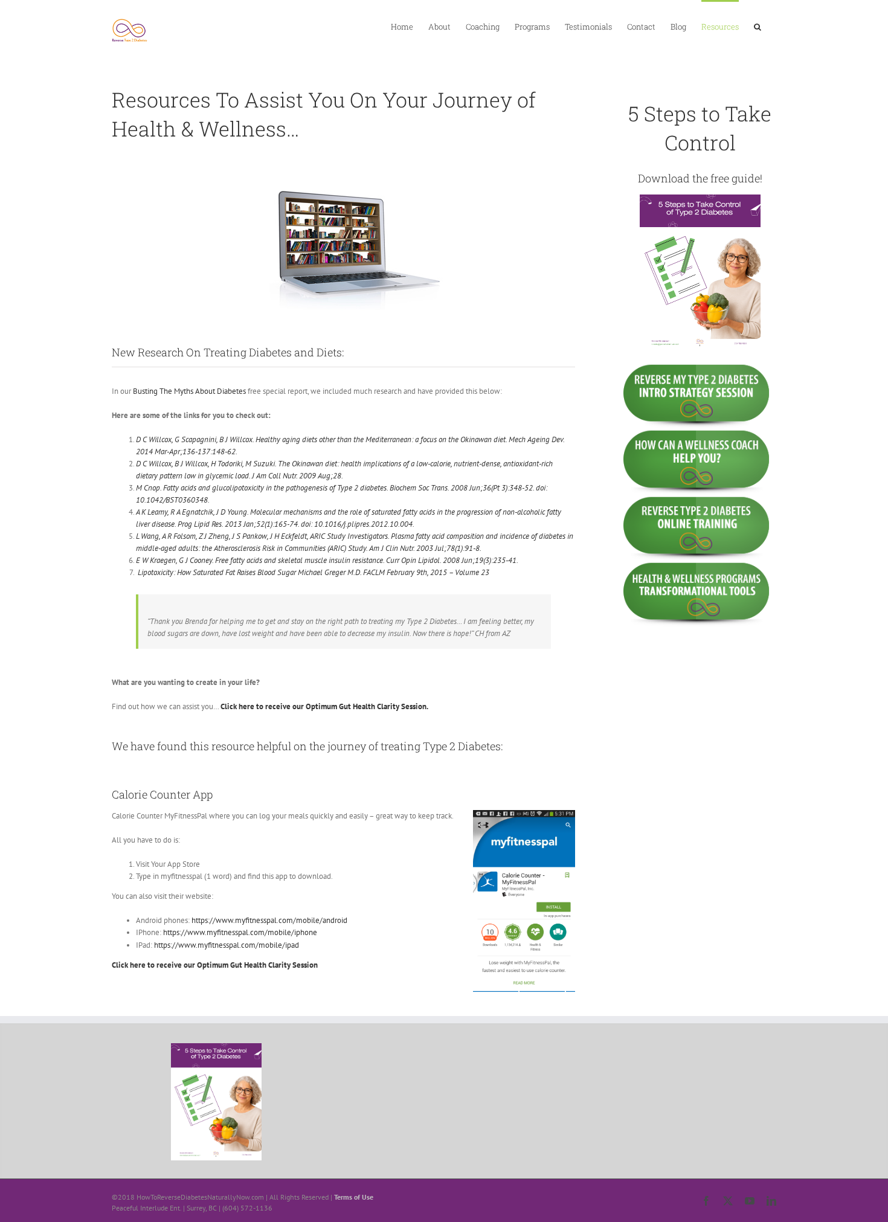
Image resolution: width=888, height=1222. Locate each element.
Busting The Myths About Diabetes (189, 391)
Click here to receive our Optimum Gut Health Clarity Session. (324, 706)
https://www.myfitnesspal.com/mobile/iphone (240, 932)
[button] (757, 26)
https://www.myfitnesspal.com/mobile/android (269, 920)
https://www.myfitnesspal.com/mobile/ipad (226, 945)
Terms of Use (353, 1196)
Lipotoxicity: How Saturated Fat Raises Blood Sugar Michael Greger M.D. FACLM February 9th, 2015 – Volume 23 (313, 572)
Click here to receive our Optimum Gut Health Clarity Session (215, 965)
